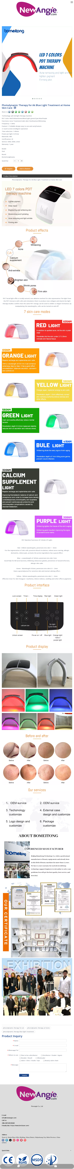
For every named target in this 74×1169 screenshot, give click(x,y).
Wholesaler (41, 1058)
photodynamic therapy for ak (13, 1028)
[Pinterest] (21, 1140)
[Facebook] (3, 1140)
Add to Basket (25, 169)
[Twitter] (10, 1140)
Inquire (9, 169)
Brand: (4, 154)
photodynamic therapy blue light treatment (18, 1032)
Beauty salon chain (51, 1060)
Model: (4, 149)
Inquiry (24, 1075)
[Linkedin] (6, 1140)
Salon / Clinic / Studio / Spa (30, 1060)
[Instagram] (17, 1140)
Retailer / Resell (26, 1058)
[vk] (25, 1140)
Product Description (10, 176)
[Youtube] (14, 1140)
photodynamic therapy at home (38, 1028)
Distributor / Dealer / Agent (52, 1055)
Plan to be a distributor (29, 1055)
